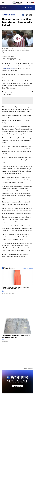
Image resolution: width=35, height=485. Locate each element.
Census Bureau (9, 68)
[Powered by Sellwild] (30, 368)
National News (8, 15)
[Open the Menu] (2, 2)
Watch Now (30, 2)
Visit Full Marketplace (27, 268)
